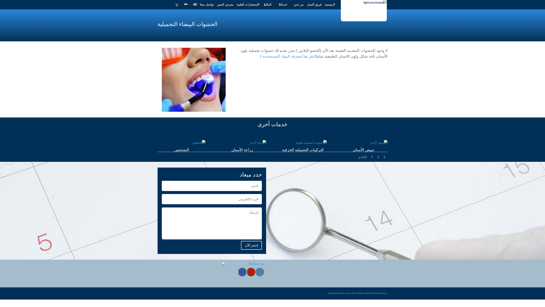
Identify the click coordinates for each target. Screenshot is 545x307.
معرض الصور (225, 4)
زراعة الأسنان (242, 150)
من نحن (299, 4)
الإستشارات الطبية (248, 4)
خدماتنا (283, 4)
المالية (267, 4)
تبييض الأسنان (363, 150)
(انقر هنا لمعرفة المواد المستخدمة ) (288, 56)
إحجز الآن (251, 245)
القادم (363, 157)
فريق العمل (314, 4)
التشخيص (181, 150)
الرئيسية (330, 4)
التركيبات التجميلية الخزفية (303, 150)
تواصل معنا (207, 4)
